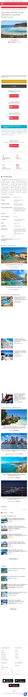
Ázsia (16, 652)
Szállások (13, 1)
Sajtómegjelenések (4, 659)
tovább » (10, 194)
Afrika (16, 656)
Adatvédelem (3, 654)
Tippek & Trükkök (4, 667)
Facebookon (6, 77)
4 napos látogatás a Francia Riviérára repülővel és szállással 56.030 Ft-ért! (14, 475)
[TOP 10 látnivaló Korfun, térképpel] (14, 263)
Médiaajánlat (3, 657)
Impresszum (3, 656)
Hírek (15, 343)
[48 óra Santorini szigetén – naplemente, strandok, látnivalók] (7, 360)
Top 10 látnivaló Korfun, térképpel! (14, 287)
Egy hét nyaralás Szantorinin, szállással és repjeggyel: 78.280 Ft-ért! (17, 550)
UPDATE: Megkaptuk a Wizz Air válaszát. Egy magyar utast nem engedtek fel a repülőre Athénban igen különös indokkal (20, 397)
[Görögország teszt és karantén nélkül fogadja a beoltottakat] (7, 348)
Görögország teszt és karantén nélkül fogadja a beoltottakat (20, 340)
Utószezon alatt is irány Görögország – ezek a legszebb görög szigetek (20, 298)
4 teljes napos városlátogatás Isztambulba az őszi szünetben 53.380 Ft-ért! (14, 498)
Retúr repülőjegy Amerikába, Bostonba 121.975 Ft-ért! (14, 451)
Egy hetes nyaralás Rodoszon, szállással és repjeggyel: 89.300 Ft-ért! (17, 535)
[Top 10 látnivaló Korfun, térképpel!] (14, 285)
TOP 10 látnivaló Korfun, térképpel (14, 264)
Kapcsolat (17, 665)
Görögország (17, 301)
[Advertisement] (14, 59)
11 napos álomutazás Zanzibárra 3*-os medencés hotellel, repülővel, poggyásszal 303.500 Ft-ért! (14, 427)
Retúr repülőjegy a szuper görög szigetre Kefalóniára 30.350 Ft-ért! (16, 519)
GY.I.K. (2, 665)
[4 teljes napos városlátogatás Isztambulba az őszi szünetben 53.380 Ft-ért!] (14, 496)
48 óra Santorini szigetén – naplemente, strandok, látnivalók (20, 352)
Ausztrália (17, 657)
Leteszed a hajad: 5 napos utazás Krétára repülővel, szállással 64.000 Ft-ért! (16, 543)
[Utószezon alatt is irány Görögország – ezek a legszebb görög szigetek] (7, 306)
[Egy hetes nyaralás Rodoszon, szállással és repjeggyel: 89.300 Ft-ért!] (4, 538)
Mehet (24, 509)
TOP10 (10, 267)
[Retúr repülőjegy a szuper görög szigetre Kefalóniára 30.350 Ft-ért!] (4, 523)
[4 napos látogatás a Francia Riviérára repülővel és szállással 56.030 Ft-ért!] (14, 472)
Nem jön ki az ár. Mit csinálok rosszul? (18, 151)
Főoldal (2, 650)
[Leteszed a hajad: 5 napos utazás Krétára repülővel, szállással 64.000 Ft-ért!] (4, 546)
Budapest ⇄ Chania (14, 91)
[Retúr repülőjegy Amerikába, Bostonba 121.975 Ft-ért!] (14, 448)
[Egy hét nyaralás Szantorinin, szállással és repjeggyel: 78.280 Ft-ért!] (4, 554)
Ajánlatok (8, 1)
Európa (16, 650)
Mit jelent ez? (10, 134)
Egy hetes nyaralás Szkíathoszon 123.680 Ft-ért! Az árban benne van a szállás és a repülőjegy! (17, 527)
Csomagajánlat (20, 1)
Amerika (16, 654)
